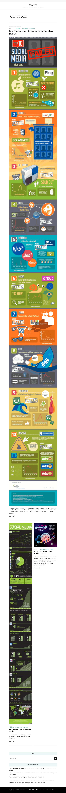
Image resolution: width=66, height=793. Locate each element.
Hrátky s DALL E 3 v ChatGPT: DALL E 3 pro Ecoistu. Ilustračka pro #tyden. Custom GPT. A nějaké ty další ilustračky (32, 773)
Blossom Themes (46, 789)
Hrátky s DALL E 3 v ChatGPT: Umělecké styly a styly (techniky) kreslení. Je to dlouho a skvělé (31, 779)
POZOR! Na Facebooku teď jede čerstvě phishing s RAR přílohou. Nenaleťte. (27, 782)
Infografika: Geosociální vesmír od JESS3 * (43, 552)
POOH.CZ (33, 5)
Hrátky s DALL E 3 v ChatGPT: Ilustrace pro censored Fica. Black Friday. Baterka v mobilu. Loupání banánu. (32, 769)
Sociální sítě (25, 28)
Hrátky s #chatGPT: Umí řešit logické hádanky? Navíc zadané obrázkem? (26, 777)
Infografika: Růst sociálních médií (20, 731)
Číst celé (11, 516)
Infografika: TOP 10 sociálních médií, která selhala (31, 32)
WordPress (11, 790)
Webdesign (32, 28)
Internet (18, 28)
